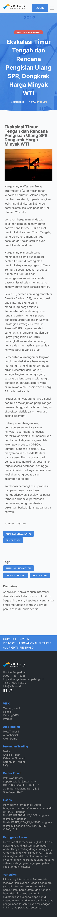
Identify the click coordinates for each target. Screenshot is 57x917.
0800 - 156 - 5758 (14, 675)
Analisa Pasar (11, 754)
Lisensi (7, 711)
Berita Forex (13, 540)
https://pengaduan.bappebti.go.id (23, 679)
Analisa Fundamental (28, 32)
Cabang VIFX (11, 715)
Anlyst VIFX (40, 102)
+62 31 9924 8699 (14, 682)
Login (40, 7)
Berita (6, 751)
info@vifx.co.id (12, 686)
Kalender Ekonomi (14, 758)
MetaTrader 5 (11, 731)
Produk (7, 718)
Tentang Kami (11, 708)
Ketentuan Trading (14, 761)
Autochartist (10, 735)
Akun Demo (10, 738)
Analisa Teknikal (16, 575)
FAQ (5, 765)
